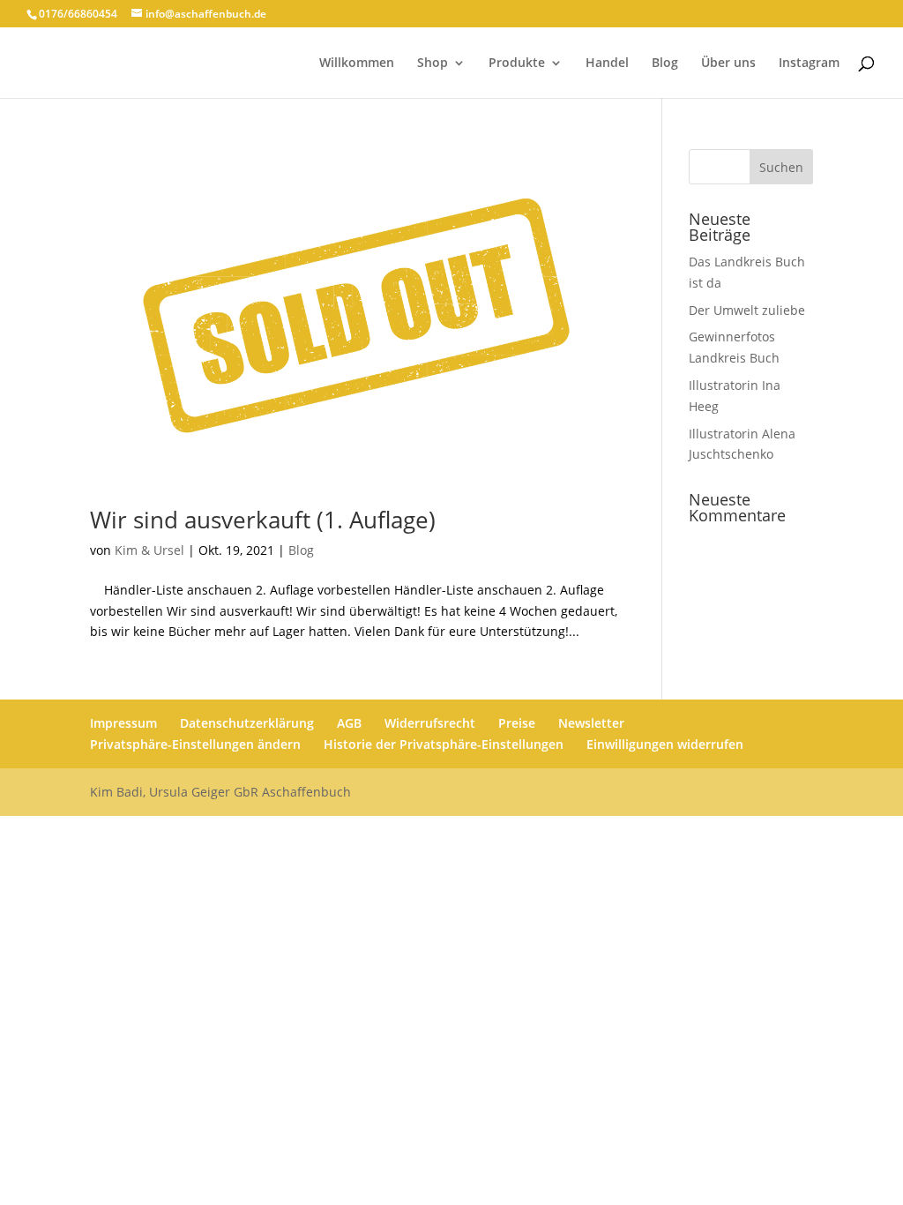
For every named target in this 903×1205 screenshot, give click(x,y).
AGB (349, 723)
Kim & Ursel (149, 550)
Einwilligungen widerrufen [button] (664, 744)
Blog (665, 63)
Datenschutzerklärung (247, 723)
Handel (607, 63)
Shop (432, 63)
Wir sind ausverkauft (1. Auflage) (263, 519)
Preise (516, 723)
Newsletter (591, 723)
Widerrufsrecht (429, 723)
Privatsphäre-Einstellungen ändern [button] (195, 744)
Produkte (517, 63)
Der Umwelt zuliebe (747, 310)
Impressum (123, 723)
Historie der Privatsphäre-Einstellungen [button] (443, 744)
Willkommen (356, 63)
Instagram (809, 63)
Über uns (728, 63)
